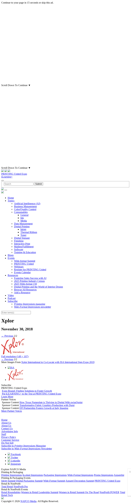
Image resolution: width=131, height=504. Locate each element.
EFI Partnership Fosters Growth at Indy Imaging (43, 408)
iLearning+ (6, 176)
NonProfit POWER (109, 492)
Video (11, 295)
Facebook (15, 454)
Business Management (25, 206)
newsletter (32, 306)
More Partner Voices (11, 411)
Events (11, 258)
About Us (6, 422)
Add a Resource (22, 292)
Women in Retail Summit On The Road (79, 492)
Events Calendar (22, 272)
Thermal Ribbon (28, 232)
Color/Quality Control (25, 209)
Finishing (18, 240)
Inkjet (23, 229)
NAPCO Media (28, 501)
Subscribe (13, 301)
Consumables (21, 212)
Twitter (14, 457)
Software (18, 249)
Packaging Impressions (55, 475)
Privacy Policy (8, 437)
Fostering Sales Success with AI (30, 278)
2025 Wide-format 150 (25, 284)
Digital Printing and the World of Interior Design (38, 286)
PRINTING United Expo (14, 174)
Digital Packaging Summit (29, 480)
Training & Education (25, 252)
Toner (23, 235)
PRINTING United (24, 263)
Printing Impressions (11, 475)
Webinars (18, 266)
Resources (13, 275)
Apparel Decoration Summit (80, 480)
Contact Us (7, 428)
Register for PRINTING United (30, 269)
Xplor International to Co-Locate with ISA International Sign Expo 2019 (57, 362)
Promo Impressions (103, 475)
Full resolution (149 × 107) (14, 356)
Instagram (15, 464)
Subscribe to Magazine (23, 445)
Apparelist (119, 475)
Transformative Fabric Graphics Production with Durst (46, 405)
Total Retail (7, 486)
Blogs (11, 255)
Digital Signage (22, 238)
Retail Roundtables (10, 492)
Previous (7, 336)
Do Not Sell (7, 442)
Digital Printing (22, 226)
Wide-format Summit (24, 261)
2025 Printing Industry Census (29, 281)
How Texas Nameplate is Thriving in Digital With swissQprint (50, 402)
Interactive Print (22, 243)
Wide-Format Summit (54, 480)
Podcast (11, 298)
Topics (11, 200)
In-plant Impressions (33, 475)
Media (23, 220)
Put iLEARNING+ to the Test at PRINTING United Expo (31, 393)
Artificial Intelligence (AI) (27, 203)
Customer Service (10, 440)
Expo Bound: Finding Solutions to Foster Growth (27, 391)
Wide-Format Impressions (80, 475)
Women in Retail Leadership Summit (39, 492)
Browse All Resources (25, 289)
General (24, 215)
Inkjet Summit (8, 480)
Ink (22, 218)
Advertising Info (9, 431)
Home (11, 197)
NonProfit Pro (21, 486)
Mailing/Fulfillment (24, 246)
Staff (3, 434)
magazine (29, 304)
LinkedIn (15, 460)
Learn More (7, 396)
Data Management (23, 223)
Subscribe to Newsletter (26, 448)
